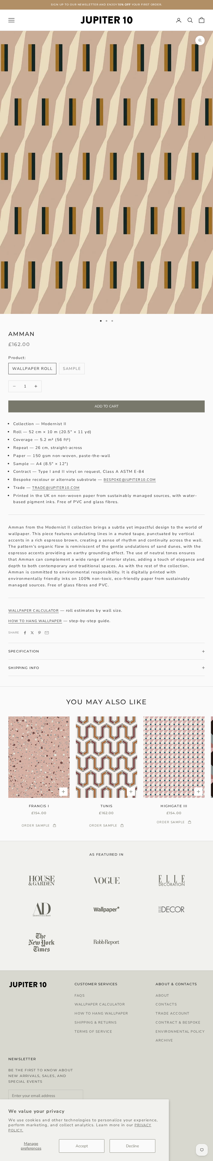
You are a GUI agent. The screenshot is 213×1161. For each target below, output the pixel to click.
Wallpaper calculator (33, 610)
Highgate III (174, 806)
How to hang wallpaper (35, 621)
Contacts (166, 1004)
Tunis (107, 806)
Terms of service (93, 1031)
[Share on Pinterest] (39, 633)
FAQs (80, 995)
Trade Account (173, 1013)
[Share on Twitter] (32, 633)
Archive (164, 1040)
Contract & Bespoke (178, 1022)
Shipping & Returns (96, 1022)
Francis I (39, 806)
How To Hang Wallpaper (101, 1013)
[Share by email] (47, 633)
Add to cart (106, 406)
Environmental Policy (180, 1031)
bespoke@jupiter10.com (130, 479)
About (162, 995)
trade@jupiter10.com (56, 487)
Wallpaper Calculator (100, 1004)
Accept (82, 1146)
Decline (132, 1146)
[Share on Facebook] (25, 633)
